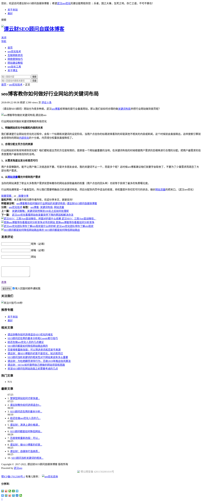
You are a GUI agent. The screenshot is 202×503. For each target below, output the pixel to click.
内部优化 (24, 137)
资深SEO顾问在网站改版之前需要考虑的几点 (33, 368)
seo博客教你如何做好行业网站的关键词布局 (41, 203)
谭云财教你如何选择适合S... (25, 405)
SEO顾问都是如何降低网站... (26, 431)
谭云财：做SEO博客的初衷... (26, 444)
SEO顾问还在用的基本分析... (26, 411)
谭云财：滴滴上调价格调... (25, 424)
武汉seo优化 (64, 3)
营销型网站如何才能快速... (25, 398)
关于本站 (13, 9)
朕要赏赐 (7, 196)
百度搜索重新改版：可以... (25, 438)
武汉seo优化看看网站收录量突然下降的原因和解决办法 (42, 214)
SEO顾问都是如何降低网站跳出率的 (28, 346)
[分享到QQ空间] (2, 491)
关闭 (3, 37)
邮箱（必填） (38, 250)
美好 (10, 13)
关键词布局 (124, 108)
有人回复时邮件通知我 (27, 288)
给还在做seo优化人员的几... (25, 418)
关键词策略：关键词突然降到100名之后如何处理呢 (40, 211)
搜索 (34, 77)
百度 (34, 81)
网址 (33, 256)
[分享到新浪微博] (6, 491)
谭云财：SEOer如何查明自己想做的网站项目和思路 (36, 365)
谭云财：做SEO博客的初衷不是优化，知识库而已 (35, 353)
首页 (10, 47)
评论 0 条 (47, 102)
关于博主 (13, 70)
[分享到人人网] (17, 495)
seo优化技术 (14, 51)
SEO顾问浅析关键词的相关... (27, 458)
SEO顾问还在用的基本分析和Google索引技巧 (33, 338)
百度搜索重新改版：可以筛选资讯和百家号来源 (34, 349)
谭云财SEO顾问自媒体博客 (82, 203)
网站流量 (13, 177)
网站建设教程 (15, 63)
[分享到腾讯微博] (13, 495)
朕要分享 (23, 196)
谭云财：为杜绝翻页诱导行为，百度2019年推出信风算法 (39, 361)
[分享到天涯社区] (17, 491)
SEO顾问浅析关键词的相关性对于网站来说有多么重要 (38, 357)
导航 (3, 41)
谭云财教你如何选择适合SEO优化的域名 (30, 334)
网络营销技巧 (15, 59)
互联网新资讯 (15, 55)
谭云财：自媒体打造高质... (25, 451)
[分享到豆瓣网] (13, 491)
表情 (3, 282)
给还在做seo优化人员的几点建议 (26, 342)
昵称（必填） (38, 244)
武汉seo (18, 468)
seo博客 (56, 108)
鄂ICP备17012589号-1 (13, 476)
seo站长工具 (14, 66)
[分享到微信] (10, 491)
